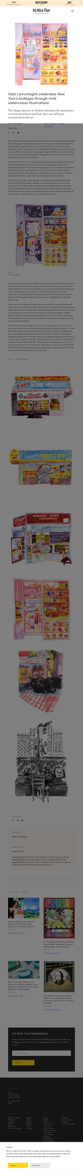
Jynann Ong (17, 123)
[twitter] (13, 133)
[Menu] (72, 11)
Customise (35, 1165)
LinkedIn (29, 1122)
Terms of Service (50, 1130)
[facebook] (9, 133)
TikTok (28, 1119)
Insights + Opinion (14, 1117)
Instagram (29, 1117)
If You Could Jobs (67, 1124)
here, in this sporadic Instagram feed (52, 337)
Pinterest (29, 1128)
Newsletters (48, 1139)
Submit (46, 1119)
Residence (65, 1117)
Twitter (28, 1126)
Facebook (29, 1124)
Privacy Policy (49, 1128)
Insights (46, 1136)
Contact (46, 1122)
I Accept (13, 1165)
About (46, 1117)
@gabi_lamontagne (19, 837)
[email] (18, 133)
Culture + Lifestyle (15, 1128)
